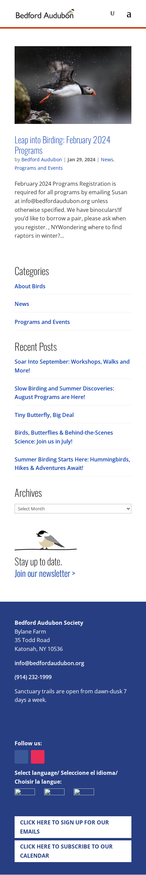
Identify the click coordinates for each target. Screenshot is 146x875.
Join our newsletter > (45, 573)
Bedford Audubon (41, 159)
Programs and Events (39, 168)
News (107, 159)
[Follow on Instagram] (37, 757)
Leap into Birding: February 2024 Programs (63, 144)
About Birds (30, 286)
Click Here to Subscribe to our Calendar (66, 851)
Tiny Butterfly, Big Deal (44, 415)
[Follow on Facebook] (21, 757)
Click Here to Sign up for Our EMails (64, 827)
